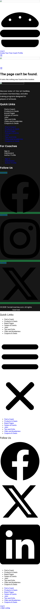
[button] (20, 376)
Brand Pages (9, 323)
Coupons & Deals (11, 123)
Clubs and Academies (12, 331)
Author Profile (10, 155)
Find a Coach (9, 319)
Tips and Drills (9, 329)
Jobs (6, 327)
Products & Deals (10, 321)
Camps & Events (11, 115)
